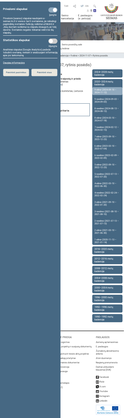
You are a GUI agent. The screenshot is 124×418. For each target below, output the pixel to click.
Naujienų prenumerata (106, 362)
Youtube (104, 391)
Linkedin (103, 401)
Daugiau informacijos (14, 62)
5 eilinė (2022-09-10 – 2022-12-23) (105, 166)
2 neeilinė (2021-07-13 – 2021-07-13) (107, 222)
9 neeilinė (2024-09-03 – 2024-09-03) (107, 100)
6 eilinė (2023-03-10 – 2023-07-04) (105, 147)
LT (82, 6)
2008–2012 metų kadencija (104, 270)
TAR (66, 6)
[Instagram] (97, 396)
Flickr (102, 382)
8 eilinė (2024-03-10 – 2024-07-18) (105, 119)
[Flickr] (97, 382)
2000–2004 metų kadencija (104, 289)
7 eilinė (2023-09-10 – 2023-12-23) (105, 138)
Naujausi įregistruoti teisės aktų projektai (69, 354)
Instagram (105, 396)
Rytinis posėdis (100, 55)
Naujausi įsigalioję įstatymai (62, 358)
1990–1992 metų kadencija (104, 318)
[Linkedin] (97, 401)
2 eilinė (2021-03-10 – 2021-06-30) (105, 231)
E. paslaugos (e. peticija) (85, 17)
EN (86, 6)
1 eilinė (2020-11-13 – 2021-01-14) (105, 241)
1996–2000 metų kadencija (104, 299)
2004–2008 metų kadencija (104, 279)
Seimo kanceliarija (67, 17)
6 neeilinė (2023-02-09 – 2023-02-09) (107, 156)
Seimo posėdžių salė (72, 44)
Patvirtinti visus (44, 72)
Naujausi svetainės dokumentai (64, 362)
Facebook (104, 377)
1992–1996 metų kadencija (104, 308)
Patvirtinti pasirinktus (16, 72)
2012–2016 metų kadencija (104, 260)
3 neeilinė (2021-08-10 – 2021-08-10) (107, 213)
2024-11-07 (85, 55)
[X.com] (97, 386)
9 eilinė (74, 55)
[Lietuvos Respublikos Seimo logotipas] (111, 11)
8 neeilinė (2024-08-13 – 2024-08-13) (107, 110)
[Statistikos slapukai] (52, 41)
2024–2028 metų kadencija (104, 73)
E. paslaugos (102, 346)
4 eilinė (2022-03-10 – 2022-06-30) (105, 184)
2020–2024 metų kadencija (104, 83)
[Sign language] (91, 10)
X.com (103, 386)
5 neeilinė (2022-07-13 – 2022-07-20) (107, 175)
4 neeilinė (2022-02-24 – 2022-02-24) (107, 194)
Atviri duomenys (104, 358)
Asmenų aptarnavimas (107, 342)
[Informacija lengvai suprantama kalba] (94, 10)
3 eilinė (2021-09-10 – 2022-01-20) (105, 203)
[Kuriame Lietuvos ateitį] (108, 414)
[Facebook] (97, 377)
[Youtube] (97, 391)
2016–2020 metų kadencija (104, 250)
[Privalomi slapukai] (52, 10)
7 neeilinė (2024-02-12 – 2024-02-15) (107, 128)
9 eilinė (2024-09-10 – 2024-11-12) (105, 91)
